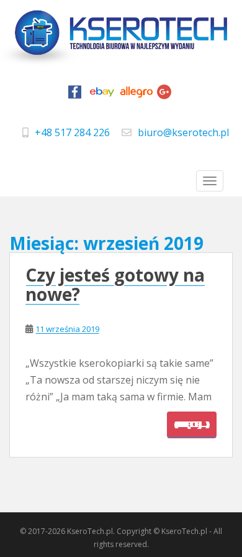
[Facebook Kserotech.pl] (75, 95)
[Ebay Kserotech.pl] (102, 95)
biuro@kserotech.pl (183, 132)
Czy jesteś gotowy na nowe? (115, 284)
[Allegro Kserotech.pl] (136, 95)
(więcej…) (191, 424)
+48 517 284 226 (72, 132)
